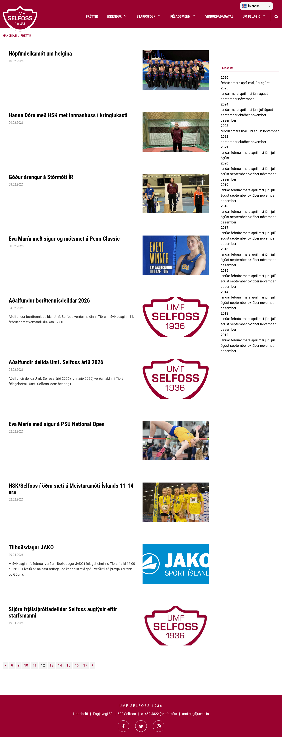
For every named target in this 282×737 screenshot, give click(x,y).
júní (258, 83)
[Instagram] (158, 726)
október (244, 115)
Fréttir (26, 35)
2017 (224, 228)
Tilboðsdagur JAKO (31, 547)
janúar (226, 94)
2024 (224, 104)
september (229, 99)
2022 (224, 136)
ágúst (265, 83)
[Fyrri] (5, 665)
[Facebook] (123, 726)
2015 (224, 270)
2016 (224, 249)
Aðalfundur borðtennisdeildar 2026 (49, 300)
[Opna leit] (276, 16)
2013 (224, 313)
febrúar (227, 83)
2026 (224, 77)
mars (237, 83)
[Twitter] (141, 726)
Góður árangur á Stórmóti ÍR (41, 177)
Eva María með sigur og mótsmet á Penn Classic (64, 238)
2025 (224, 88)
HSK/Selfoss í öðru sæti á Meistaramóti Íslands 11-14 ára (71, 488)
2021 (224, 147)
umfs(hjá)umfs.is (195, 714)
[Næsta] (92, 665)
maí (251, 83)
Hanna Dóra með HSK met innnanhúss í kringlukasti (68, 115)
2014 (224, 292)
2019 (224, 185)
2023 (224, 126)
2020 (224, 163)
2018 (224, 206)
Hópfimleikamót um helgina (40, 53)
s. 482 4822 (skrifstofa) (159, 714)
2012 (224, 335)
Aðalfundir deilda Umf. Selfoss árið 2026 (56, 362)
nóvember (246, 99)
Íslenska (254, 6)
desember (228, 120)
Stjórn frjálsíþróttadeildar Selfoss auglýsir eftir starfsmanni (63, 612)
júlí (261, 110)
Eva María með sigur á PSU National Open (57, 424)
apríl (244, 83)
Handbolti (10, 35)
